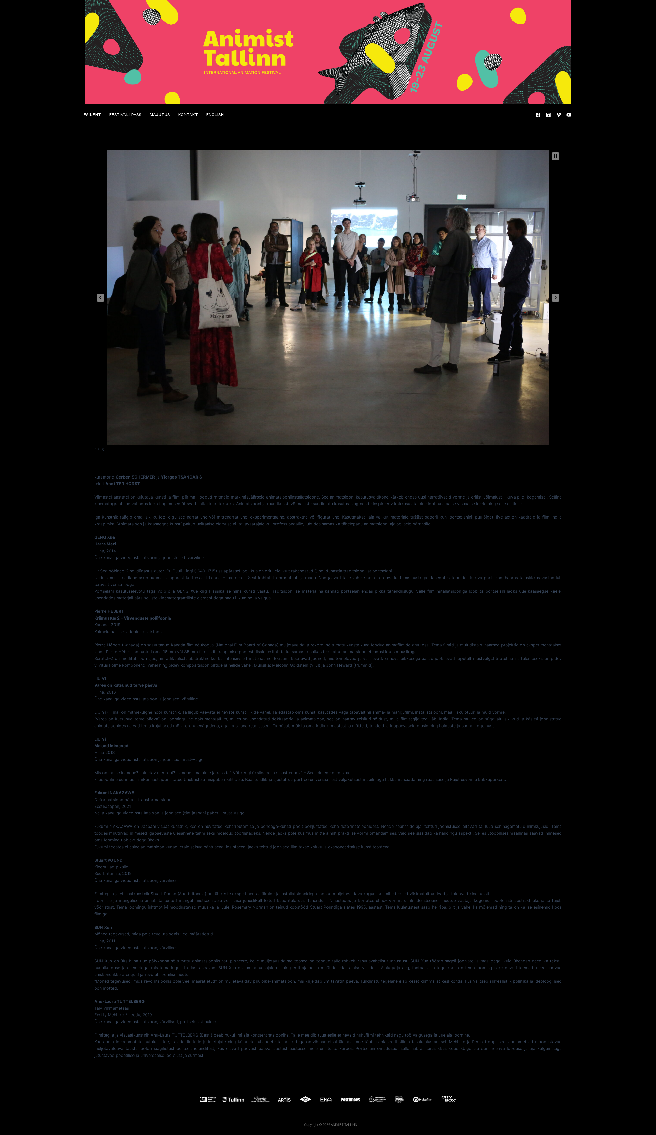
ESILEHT (92, 114)
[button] (100, 298)
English (215, 114)
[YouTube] (568, 114)
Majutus (160, 114)
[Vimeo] (558, 114)
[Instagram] (548, 114)
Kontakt (188, 114)
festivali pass (125, 114)
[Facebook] (538, 114)
